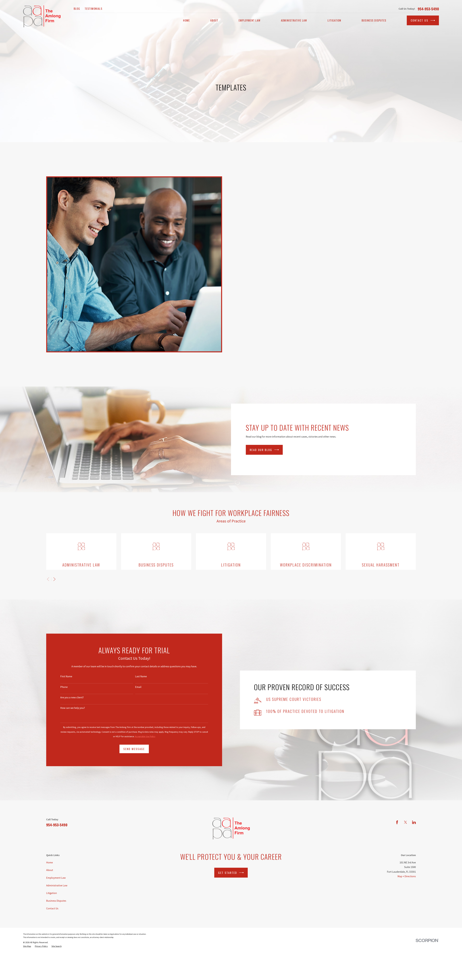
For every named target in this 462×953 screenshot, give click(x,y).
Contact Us (419, 20)
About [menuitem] (214, 20)
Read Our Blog (261, 450)
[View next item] (54, 579)
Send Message (134, 749)
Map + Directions (407, 876)
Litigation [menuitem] (334, 20)
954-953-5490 (428, 8)
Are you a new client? (72, 697)
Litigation (51, 893)
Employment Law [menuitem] (249, 20)
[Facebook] (397, 822)
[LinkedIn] (414, 822)
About (49, 870)
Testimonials (93, 8)
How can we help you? (72, 707)
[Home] (42, 16)
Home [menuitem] (186, 20)
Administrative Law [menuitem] (294, 20)
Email (138, 686)
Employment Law (56, 877)
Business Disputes (56, 900)
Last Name (141, 676)
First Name (66, 676)
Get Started (227, 873)
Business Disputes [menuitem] (374, 20)
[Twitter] (405, 822)
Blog (77, 8)
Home (49, 862)
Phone (64, 686)
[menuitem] (27, 946)
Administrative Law (56, 885)
